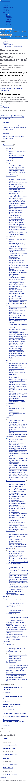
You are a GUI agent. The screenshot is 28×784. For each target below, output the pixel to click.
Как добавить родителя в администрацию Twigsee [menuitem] (17, 202)
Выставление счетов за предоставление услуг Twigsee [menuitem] (16, 156)
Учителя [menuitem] (5, 9)
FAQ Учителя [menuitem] (10, 613)
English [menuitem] (8, 16)
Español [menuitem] (8, 23)
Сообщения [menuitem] (9, 548)
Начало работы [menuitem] (11, 176)
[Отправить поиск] (13, 29)
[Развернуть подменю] (8, 14)
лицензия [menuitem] (9, 148)
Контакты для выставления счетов (14, 713)
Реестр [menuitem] (8, 417)
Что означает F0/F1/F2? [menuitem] (16, 191)
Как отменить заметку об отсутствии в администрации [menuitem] (18, 473)
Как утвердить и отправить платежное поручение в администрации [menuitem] (18, 491)
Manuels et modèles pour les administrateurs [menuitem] (14, 592)
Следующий (6, 133)
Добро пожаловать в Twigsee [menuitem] (18, 196)
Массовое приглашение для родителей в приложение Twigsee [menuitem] (17, 229)
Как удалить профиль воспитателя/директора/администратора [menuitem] (17, 188)
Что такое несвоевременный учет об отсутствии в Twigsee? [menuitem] (18, 469)
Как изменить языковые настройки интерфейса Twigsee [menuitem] (16, 262)
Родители (7, 693)
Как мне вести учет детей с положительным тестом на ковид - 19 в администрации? (15, 127)
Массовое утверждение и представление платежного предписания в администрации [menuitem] (17, 509)
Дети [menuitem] (7, 360)
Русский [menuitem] (5, 14)
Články (25, 31)
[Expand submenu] (6, 150)
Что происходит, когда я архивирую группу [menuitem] (16, 164)
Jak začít (5, 739)
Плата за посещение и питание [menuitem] (15, 481)
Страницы (5, 33)
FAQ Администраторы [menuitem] (13, 563)
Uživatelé (6, 758)
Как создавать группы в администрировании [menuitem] (16, 214)
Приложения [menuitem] (10, 403)
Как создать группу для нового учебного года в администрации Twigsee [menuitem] (16, 169)
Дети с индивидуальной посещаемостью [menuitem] (16, 376)
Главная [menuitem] (5, 5)
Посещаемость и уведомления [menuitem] (15, 436)
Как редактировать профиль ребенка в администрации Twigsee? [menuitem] (18, 386)
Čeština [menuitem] (8, 19)
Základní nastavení (9, 748)
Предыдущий (6, 122)
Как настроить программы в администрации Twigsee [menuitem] (18, 233)
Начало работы (15, 716)
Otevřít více (3, 777)
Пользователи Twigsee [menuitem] (16, 205)
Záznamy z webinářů (11, 745)
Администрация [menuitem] (8, 7)
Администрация (8, 44)
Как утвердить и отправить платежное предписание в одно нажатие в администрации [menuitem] (18, 497)
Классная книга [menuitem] (10, 531)
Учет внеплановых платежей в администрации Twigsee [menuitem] (18, 514)
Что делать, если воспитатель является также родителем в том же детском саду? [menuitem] (18, 336)
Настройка (24, 716)
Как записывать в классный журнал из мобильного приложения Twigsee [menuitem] (17, 539)
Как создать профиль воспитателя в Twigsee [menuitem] (16, 221)
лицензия (7, 716)
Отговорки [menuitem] (9, 644)
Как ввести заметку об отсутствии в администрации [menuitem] (18, 457)
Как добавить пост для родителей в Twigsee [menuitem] (16, 556)
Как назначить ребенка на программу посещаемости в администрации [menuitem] (18, 272)
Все (8, 31)
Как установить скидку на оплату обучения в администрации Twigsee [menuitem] (17, 281)
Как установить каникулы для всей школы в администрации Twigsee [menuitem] (18, 267)
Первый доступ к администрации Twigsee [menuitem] (16, 218)
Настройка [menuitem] (9, 236)
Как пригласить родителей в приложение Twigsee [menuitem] (18, 183)
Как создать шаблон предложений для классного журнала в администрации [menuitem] (18, 544)
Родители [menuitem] (6, 11)
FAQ (20, 31)
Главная (5, 41)
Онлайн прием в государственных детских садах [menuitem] (17, 413)
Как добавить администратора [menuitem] (14, 194)
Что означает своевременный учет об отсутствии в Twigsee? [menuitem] (18, 466)
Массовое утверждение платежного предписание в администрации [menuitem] (17, 503)
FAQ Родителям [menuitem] (11, 662)
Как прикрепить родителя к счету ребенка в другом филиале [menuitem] (18, 368)
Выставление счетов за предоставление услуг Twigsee (13, 721)
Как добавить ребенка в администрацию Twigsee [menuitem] (17, 199)
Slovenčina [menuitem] (9, 17)
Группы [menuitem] (8, 160)
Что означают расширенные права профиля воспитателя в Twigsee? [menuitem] (18, 325)
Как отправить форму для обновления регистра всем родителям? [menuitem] (17, 427)
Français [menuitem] (8, 24)
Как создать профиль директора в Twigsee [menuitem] (15, 211)
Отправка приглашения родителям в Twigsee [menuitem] (16, 225)
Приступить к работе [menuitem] (12, 600)
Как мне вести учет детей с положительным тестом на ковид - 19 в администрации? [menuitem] (18, 448)
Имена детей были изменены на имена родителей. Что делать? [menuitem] (18, 250)
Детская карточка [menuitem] (11, 607)
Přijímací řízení (8, 768)
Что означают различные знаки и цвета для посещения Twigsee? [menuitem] (18, 453)
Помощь (14, 31)
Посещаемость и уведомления (12, 46)
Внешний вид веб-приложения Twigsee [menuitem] (15, 659)
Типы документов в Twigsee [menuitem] (18, 253)
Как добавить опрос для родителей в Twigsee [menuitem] (16, 552)
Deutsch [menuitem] (8, 21)
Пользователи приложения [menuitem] (14, 303)
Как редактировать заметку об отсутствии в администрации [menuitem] (18, 462)
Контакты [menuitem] (6, 12)
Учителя (7, 701)
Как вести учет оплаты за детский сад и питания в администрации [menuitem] (17, 486)
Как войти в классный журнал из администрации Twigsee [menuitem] (18, 535)
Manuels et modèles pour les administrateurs (12, 705)
